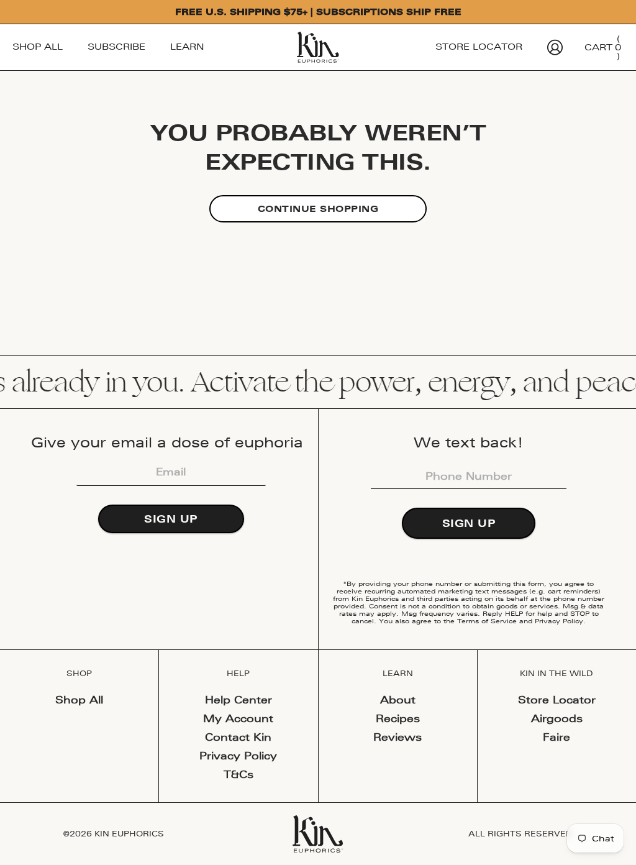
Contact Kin (238, 737)
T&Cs (238, 774)
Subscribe (116, 47)
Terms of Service (487, 620)
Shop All (37, 47)
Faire (556, 737)
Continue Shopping (318, 208)
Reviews (397, 737)
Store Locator (478, 47)
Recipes (398, 718)
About (398, 699)
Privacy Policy (559, 620)
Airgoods (557, 718)
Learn (187, 47)
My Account (238, 718)
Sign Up (171, 519)
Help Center (238, 699)
